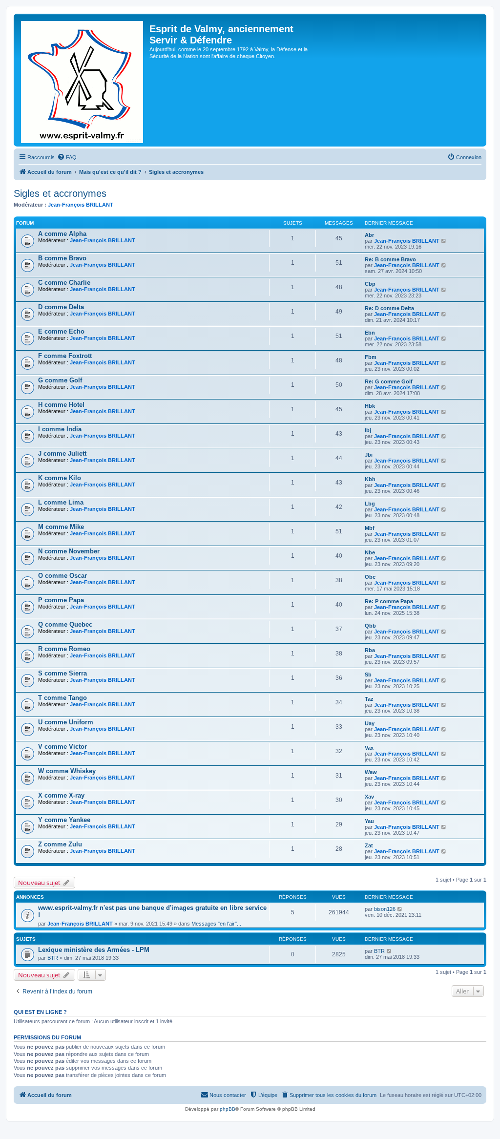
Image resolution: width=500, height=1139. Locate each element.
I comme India (60, 429)
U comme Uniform (65, 722)
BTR (52, 958)
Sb (368, 674)
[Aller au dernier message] (400, 909)
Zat (369, 845)
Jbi (369, 455)
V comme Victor (62, 746)
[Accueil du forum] (82, 80)
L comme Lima (60, 502)
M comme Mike (61, 526)
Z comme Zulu (60, 844)
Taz (369, 699)
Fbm (370, 357)
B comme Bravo (62, 258)
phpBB (227, 1109)
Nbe (370, 552)
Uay (370, 723)
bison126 (385, 909)
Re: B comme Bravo (390, 259)
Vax (369, 748)
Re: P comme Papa (389, 601)
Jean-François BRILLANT (80, 205)
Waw (371, 772)
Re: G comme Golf (389, 381)
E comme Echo (61, 331)
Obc (370, 577)
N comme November (69, 551)
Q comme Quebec (65, 624)
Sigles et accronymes (60, 193)
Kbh (370, 479)
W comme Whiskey (67, 771)
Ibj (368, 430)
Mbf (370, 528)
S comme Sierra (62, 673)
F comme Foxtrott (65, 355)
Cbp (370, 284)
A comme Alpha (62, 233)
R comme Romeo (64, 649)
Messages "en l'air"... (216, 924)
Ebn (370, 333)
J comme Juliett (62, 453)
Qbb (370, 626)
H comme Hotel (61, 404)
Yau (369, 821)
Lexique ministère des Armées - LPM (93, 949)
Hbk (370, 406)
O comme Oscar (62, 575)
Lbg (370, 503)
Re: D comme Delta (389, 308)
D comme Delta (61, 307)
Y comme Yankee (64, 819)
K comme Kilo (59, 478)
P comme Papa (61, 600)
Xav (369, 797)
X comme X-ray (61, 795)
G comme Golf (60, 380)
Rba (370, 650)
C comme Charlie (64, 282)
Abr (369, 235)
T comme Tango (62, 697)
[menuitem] (67, 157)
